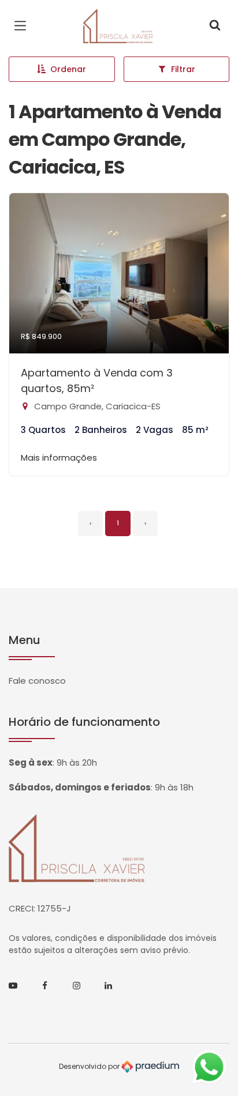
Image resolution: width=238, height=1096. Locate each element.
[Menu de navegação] (23, 26)
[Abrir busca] (214, 25)
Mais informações (59, 457)
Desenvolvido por (90, 1066)
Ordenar (68, 69)
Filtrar (183, 69)
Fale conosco (37, 681)
